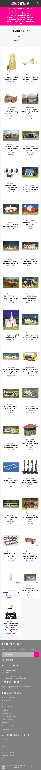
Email (7, 672)
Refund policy (7, 759)
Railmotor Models (8, 726)
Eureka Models (7, 707)
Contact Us (6, 749)
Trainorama (6, 710)
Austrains (5, 704)
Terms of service (8, 755)
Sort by (20, 36)
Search (4, 740)
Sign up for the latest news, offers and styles (18, 649)
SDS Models (6, 700)
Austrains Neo (7, 729)
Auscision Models (8, 697)
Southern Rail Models (9, 716)
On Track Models (8, 713)
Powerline (5, 723)
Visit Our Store (7, 746)
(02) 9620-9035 (10, 670)
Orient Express (7, 720)
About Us (5, 743)
